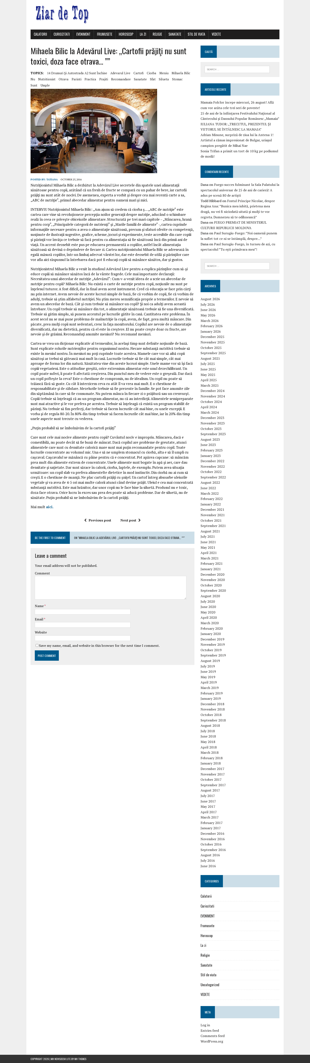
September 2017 (213, 785)
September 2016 (213, 849)
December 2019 (212, 639)
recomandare (121, 79)
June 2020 (208, 606)
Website (41, 632)
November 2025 (213, 342)
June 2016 (208, 866)
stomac (177, 79)
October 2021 (211, 520)
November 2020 (213, 579)
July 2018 (208, 731)
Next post (128, 520)
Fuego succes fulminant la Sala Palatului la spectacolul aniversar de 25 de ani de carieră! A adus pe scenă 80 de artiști (240, 190)
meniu (163, 73)
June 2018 (208, 736)
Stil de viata (196, 34)
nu (33, 79)
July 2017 (208, 795)
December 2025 (212, 336)
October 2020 (211, 585)
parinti (76, 79)
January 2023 (211, 455)
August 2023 (210, 439)
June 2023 (208, 444)
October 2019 (211, 650)
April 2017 (209, 812)
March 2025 (210, 385)
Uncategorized (210, 984)
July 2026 (208, 304)
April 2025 (209, 380)
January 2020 (211, 633)
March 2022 (210, 493)
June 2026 (208, 309)
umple (45, 85)
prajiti (103, 79)
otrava (64, 79)
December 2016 (212, 833)
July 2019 (208, 666)
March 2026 (210, 320)
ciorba (151, 73)
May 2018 (208, 741)
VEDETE (216, 34)
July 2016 (208, 860)
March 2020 (210, 623)
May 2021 (208, 547)
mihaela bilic (181, 73)
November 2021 (213, 515)
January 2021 (211, 569)
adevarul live (120, 73)
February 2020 (212, 628)
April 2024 (209, 407)
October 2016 (211, 844)
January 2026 (211, 331)
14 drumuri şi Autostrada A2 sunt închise (77, 73)
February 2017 (212, 822)
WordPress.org (212, 1041)
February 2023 (212, 450)
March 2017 (210, 817)
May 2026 (208, 315)
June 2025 (208, 369)
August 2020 (210, 596)
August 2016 (210, 855)
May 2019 (208, 677)
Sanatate (174, 34)
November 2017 (213, 774)
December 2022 (212, 461)
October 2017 (211, 779)
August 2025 (210, 358)
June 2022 (208, 488)
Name (39, 606)
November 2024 (213, 396)
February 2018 (212, 758)
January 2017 (211, 828)
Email (39, 619)
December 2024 (212, 390)
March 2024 (210, 412)
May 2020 (208, 612)
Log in (205, 1025)
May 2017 (208, 806)
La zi (143, 34)
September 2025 (213, 353)
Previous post (100, 520)
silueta (164, 79)
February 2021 (212, 563)
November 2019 (213, 644)
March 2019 (210, 687)
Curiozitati (62, 34)
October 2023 (211, 428)
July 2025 (208, 363)
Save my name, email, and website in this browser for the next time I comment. (99, 645)
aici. (50, 506)
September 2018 (213, 720)
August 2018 (210, 725)
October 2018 (211, 714)
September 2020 (213, 590)
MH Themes (80, 1059)
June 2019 (208, 671)
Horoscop (126, 34)
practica (90, 79)
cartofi (138, 73)
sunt (34, 85)
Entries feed (210, 1030)
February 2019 (212, 693)
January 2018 (211, 763)
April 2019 (209, 682)
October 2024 (211, 401)
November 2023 (213, 423)
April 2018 (209, 747)
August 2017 (210, 790)
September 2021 (213, 525)
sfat (153, 79)
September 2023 (213, 434)
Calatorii (40, 34)
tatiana (52, 179)
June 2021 (208, 542)
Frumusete (104, 34)
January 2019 (211, 698)
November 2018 (213, 709)
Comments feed (213, 1035)
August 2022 (210, 482)
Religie (157, 34)
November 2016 (213, 839)
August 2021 (210, 531)
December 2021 (212, 509)
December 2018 (212, 704)
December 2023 (212, 417)
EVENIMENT (83, 34)
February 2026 (212, 326)
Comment (42, 573)
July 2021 (208, 536)
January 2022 (211, 504)
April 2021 (209, 552)
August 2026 (210, 299)
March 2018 (210, 752)
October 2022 (211, 471)
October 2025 (211, 347)
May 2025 (208, 374)
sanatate (140, 79)
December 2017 (212, 768)
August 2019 (210, 660)
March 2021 (210, 558)
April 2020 (209, 617)
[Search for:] (237, 69)
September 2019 (213, 655)
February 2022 (212, 498)
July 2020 (208, 601)
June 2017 (208, 801)
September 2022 (213, 477)
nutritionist (46, 79)
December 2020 (212, 574)
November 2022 (213, 466)
